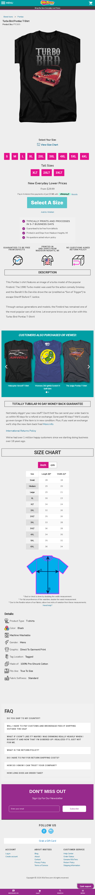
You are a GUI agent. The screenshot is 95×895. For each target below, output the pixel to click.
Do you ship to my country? (23, 718)
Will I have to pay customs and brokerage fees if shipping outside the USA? (41, 727)
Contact (38, 859)
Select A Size (47, 203)
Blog (36, 853)
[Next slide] (88, 367)
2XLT (46, 172)
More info (48, 424)
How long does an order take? (25, 773)
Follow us (47, 825)
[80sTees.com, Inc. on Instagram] (51, 831)
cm (53, 465)
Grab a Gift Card (47, 840)
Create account (11, 856)
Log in (7, 853)
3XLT (59, 172)
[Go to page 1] (46, 392)
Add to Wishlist (47, 212)
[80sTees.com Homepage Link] (47, 4)
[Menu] (3, 4)
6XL (84, 156)
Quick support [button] (85, 886)
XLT (35, 172)
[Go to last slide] (6, 367)
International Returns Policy (21, 430)
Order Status (68, 856)
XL (31, 156)
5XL (73, 156)
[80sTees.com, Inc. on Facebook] (44, 831)
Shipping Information (71, 865)
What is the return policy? (23, 750)
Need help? (47, 605)
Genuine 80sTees (70, 859)
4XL (62, 156)
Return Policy (68, 862)
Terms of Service (41, 865)
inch (43, 465)
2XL (41, 156)
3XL (51, 156)
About (37, 856)
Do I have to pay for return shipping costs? (33, 758)
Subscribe (74, 809)
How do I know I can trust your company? (32, 765)
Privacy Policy (40, 862)
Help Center (68, 853)
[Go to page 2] (48, 392)
